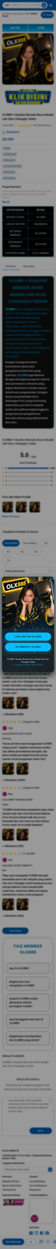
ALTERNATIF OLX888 (28, 647)
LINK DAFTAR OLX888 (28, 636)
